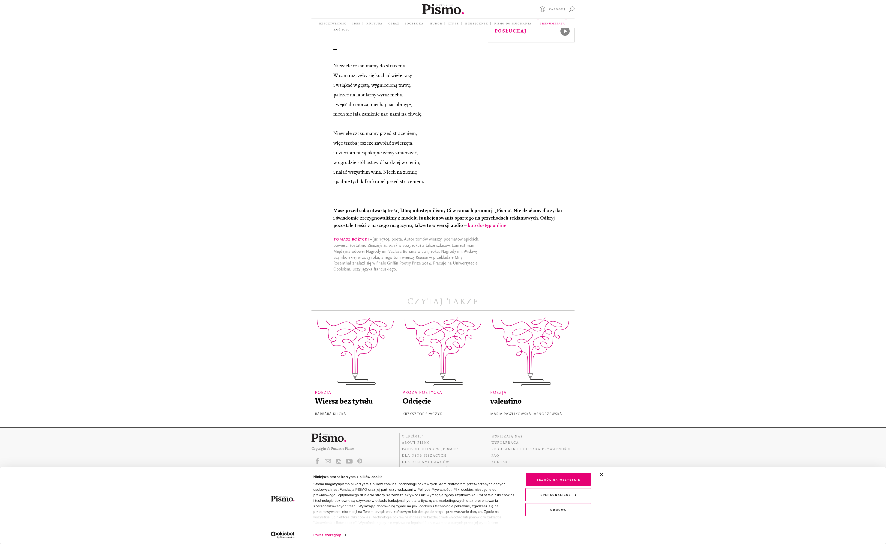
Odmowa (558, 509)
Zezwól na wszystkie (558, 479)
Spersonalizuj (556, 494)
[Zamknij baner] (614, 474)
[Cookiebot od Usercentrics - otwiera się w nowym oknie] (283, 535)
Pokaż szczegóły (327, 535)
